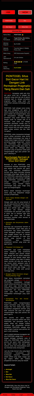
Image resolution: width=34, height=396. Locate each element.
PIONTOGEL (8, 93)
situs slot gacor (25, 280)
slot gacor (26, 336)
